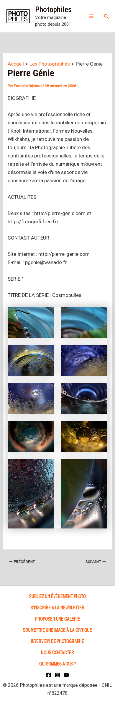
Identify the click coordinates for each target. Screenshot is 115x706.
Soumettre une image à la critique (57, 630)
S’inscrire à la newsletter (57, 607)
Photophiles (53, 9)
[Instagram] (57, 675)
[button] (106, 16)
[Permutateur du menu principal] (91, 16)
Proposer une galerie (57, 618)
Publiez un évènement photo (57, 596)
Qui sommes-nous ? (57, 663)
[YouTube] (66, 675)
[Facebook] (48, 675)
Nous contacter (57, 652)
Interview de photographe (57, 641)
